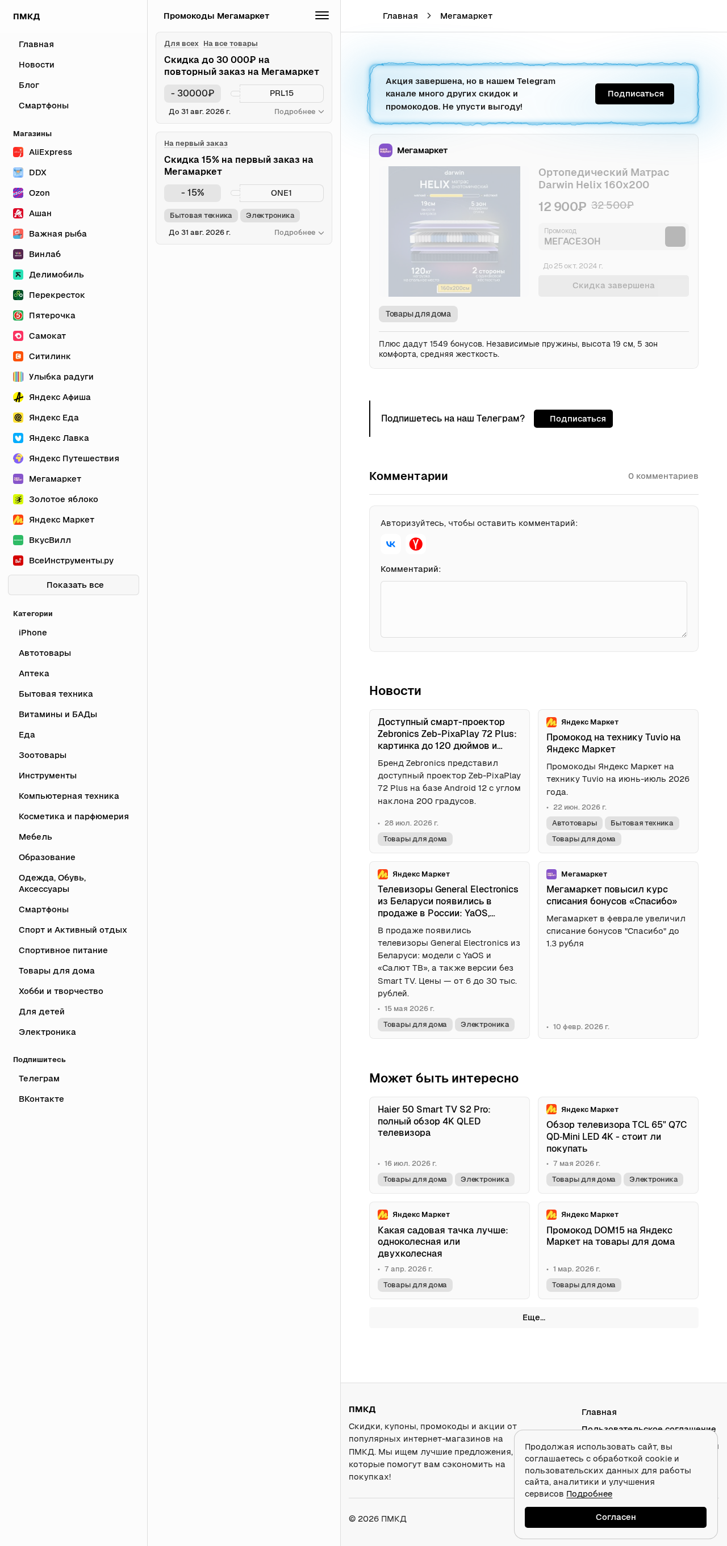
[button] (685, 16)
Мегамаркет (466, 15)
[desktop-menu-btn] (357, 16)
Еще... (534, 1317)
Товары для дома (418, 313)
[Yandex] (416, 544)
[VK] (391, 544)
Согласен (616, 1517)
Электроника (485, 1024)
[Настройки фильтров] (322, 16)
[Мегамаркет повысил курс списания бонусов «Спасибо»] (618, 950)
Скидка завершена (614, 285)
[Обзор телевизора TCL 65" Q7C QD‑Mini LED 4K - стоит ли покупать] (618, 1145)
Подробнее (589, 1493)
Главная (400, 15)
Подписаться (636, 93)
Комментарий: (411, 569)
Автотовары (574, 823)
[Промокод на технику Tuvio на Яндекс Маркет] (618, 781)
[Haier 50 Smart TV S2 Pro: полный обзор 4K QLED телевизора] (449, 1145)
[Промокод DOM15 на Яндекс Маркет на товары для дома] (618, 1250)
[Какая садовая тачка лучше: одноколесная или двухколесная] (449, 1250)
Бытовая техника (642, 823)
